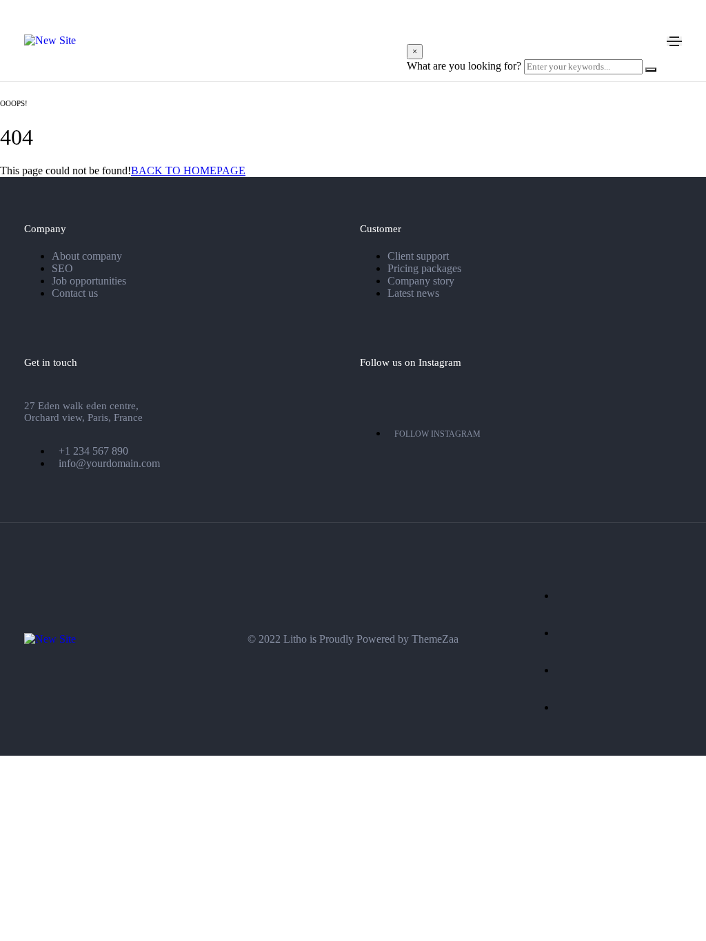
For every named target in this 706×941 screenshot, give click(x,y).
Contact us (75, 293)
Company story (420, 281)
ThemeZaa (435, 639)
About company (87, 256)
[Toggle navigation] (674, 41)
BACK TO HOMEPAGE (188, 170)
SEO (62, 268)
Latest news (413, 293)
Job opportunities (89, 281)
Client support (418, 256)
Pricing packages (424, 268)
